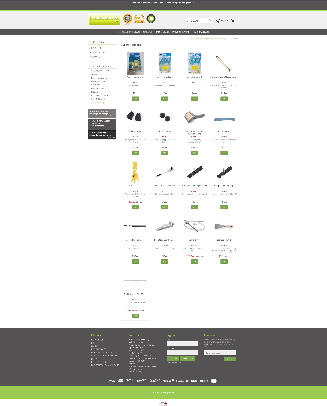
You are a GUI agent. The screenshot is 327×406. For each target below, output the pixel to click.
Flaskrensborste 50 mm (164, 185)
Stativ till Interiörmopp (135, 240)
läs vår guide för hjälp (99, 113)
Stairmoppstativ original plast (194, 185)
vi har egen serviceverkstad (96, 124)
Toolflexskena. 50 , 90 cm (135, 294)
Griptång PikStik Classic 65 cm (224, 77)
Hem (191, 39)
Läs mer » (111, 116)
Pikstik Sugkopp (165, 131)
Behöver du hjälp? (98, 133)
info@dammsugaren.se (183, 2)
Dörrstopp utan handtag (164, 240)
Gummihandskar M (165, 77)
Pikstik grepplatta (135, 131)
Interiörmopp (224, 131)
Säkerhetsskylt (135, 185)
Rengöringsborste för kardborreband (194, 132)
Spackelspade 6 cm (224, 240)
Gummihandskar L (135, 77)
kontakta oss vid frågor (100, 135)
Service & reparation (99, 121)
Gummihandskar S (194, 77)
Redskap (223, 39)
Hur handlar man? (98, 111)
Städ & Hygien (199, 39)
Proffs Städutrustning (212, 39)
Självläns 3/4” (194, 240)
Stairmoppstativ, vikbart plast (224, 185)
